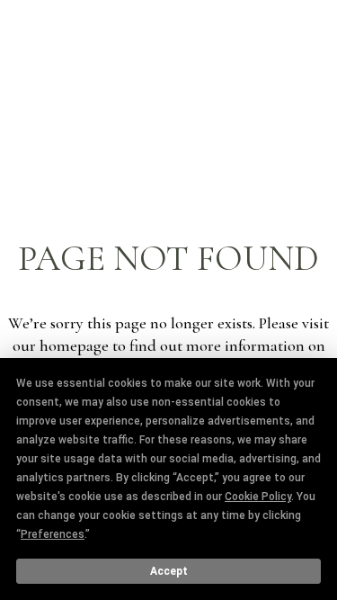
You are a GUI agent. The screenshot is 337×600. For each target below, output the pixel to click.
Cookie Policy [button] (258, 496)
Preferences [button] (52, 534)
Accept (169, 571)
